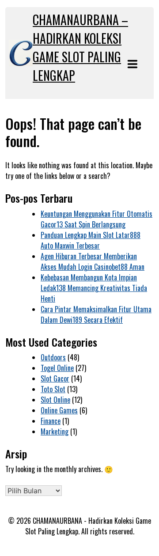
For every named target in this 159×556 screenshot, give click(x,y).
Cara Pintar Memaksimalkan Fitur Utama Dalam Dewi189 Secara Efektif (96, 314)
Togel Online (57, 368)
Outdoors (53, 357)
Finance (51, 421)
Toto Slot (53, 389)
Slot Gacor (55, 378)
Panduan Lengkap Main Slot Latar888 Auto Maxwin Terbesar (90, 240)
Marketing (54, 431)
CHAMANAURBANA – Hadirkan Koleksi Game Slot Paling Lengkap (80, 47)
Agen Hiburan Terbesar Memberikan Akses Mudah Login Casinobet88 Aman (92, 261)
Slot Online (55, 399)
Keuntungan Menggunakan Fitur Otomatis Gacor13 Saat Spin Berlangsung (96, 219)
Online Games (59, 410)
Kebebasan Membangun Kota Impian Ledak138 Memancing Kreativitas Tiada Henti (94, 288)
